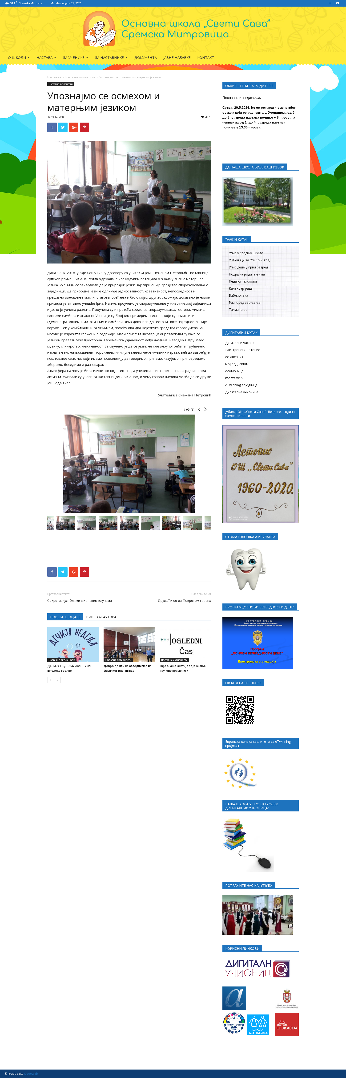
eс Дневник (234, 357)
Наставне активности (80, 77)
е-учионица (234, 371)
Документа (145, 57)
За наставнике (109, 57)
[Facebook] (330, 3)
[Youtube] (337, 3)
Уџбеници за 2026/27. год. (249, 260)
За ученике (73, 57)
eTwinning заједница (241, 385)
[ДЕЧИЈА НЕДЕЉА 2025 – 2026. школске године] (73, 644)
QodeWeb (31, 1074)
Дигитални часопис (240, 342)
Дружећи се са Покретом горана (184, 601)
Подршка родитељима (247, 274)
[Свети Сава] (173, 29)
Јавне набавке (177, 57)
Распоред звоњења (245, 302)
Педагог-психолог (243, 281)
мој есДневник (237, 364)
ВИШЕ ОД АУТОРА (101, 617)
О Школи (17, 57)
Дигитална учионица (241, 392)
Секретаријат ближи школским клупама (79, 601)
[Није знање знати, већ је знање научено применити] (185, 644)
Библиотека (238, 295)
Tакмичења (238, 309)
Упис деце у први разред (248, 267)
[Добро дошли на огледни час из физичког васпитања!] (129, 644)
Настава (44, 57)
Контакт (205, 57)
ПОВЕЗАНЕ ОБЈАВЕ (65, 617)
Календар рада (241, 288)
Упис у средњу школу (246, 253)
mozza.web (234, 378)
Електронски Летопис (242, 349)
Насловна (54, 77)
